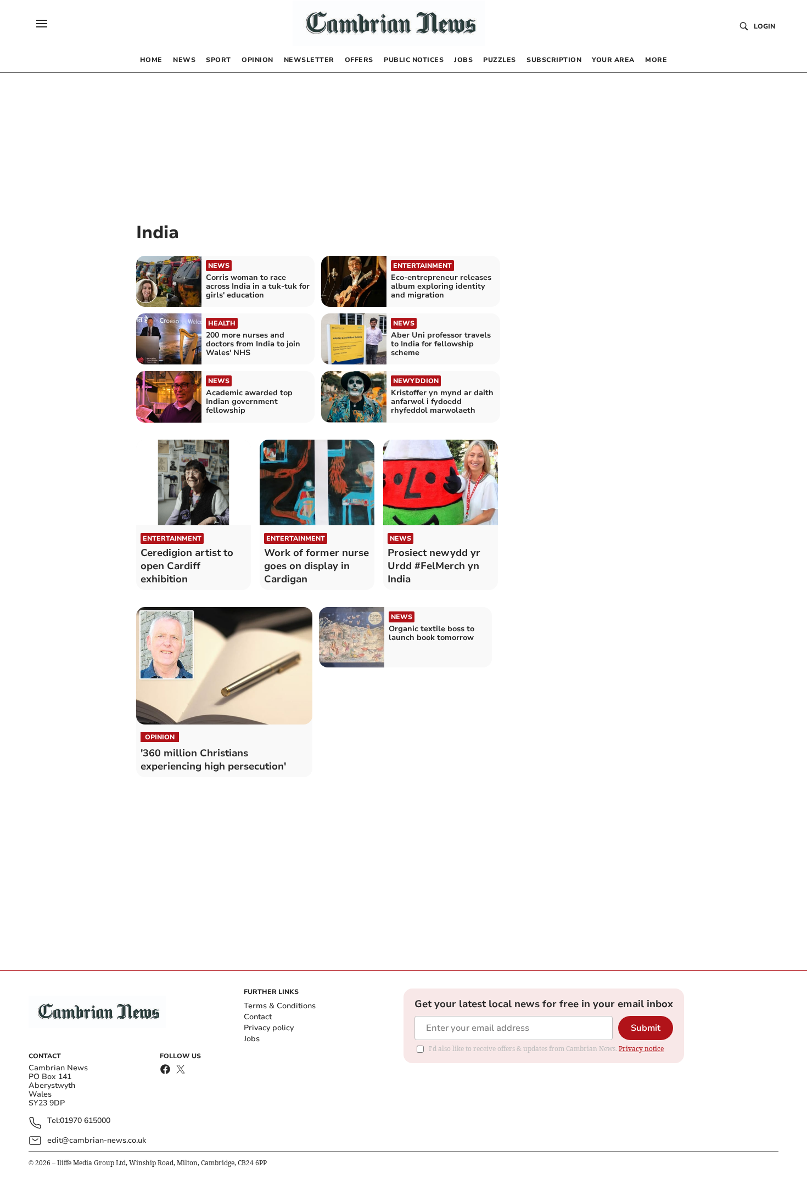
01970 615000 (85, 1121)
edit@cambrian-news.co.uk (96, 1140)
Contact (258, 1017)
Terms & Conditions (280, 1006)
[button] (42, 23)
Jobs (252, 1039)
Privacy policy (269, 1028)
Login (764, 26)
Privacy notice (641, 1048)
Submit (645, 1028)
